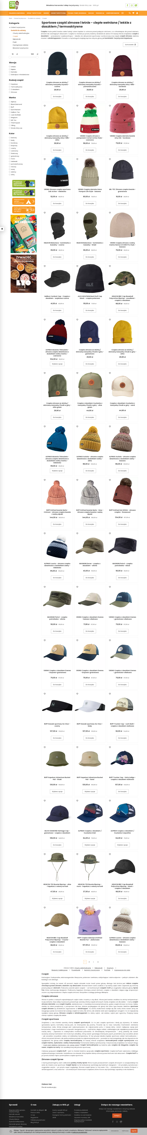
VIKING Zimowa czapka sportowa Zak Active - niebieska (57, 190)
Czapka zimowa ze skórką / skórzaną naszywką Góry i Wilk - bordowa (122, 84)
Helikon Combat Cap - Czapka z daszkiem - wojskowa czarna (57, 297)
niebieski (14, 161)
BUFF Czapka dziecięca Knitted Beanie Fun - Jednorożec (90, 939)
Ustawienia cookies (15, 1127)
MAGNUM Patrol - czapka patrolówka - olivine (57, 618)
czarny (13, 148)
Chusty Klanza (14, 1119)
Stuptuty (110, 968)
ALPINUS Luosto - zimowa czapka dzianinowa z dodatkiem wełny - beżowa (122, 940)
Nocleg (91, 13)
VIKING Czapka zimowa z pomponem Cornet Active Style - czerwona (90, 138)
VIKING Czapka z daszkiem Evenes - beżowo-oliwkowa (90, 618)
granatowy (15, 156)
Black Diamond (16, 104)
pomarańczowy (17, 164)
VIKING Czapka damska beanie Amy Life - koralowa (122, 137)
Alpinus (13, 102)
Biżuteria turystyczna (20, 48)
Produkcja (100, 13)
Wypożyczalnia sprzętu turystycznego (17, 1111)
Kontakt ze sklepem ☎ (39, 1110)
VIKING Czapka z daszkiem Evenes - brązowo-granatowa (57, 671)
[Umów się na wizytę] (24, 209)
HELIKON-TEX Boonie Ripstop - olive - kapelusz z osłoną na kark (57, 885)
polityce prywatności (79, 1132)
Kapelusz (14, 84)
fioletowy (14, 153)
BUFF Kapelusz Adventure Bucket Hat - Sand (90, 778)
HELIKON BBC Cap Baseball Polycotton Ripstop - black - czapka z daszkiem (122, 886)
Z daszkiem (15, 89)
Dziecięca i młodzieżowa (20, 74)
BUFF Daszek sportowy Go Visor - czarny (57, 725)
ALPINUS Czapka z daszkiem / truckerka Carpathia (122, 832)
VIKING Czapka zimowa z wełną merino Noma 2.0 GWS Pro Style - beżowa (122, 245)
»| (97, 962)
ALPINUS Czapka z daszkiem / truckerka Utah (90, 832)
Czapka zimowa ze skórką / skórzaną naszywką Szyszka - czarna (57, 84)
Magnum (14, 117)
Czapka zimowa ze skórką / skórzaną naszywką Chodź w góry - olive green (57, 405)
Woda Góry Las (16, 128)
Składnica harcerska (17, 13)
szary (13, 169)
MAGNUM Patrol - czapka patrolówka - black (122, 565)
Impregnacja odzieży (20, 45)
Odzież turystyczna (58, 13)
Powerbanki (76, 970)
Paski (14, 42)
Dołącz (117, 1116)
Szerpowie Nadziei (112, 13)
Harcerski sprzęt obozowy (18, 1124)
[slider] (10, 57)
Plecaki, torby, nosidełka (77, 13)
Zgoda (134, 1131)
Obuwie (46, 13)
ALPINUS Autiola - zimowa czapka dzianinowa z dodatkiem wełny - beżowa (122, 459)
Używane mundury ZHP (82, 1118)
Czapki (15, 36)
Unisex (13, 67)
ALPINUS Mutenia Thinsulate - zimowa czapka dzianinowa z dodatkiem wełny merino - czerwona (57, 353)
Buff (12, 107)
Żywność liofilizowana (16, 1122)
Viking (13, 125)
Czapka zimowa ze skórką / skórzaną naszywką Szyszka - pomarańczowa (90, 84)
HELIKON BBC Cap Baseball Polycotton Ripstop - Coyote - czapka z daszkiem (57, 940)
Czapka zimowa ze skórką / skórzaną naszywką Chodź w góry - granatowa (90, 352)
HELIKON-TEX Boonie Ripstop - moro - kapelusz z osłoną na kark (90, 885)
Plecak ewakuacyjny (49, 1087)
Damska (14, 72)
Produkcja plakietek (81, 1110)
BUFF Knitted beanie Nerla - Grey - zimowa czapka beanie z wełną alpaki (89, 512)
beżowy (14, 138)
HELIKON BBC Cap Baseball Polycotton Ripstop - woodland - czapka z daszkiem (122, 298)
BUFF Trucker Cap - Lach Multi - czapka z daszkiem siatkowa (122, 725)
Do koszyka (57, 96)
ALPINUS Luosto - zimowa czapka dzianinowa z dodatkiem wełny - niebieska (57, 566)
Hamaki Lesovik (14, 1114)
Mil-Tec (13, 120)
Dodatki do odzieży (18, 30)
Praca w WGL (35, 1113)
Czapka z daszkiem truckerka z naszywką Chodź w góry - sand (122, 404)
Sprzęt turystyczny (34, 13)
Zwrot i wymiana (58, 1113)
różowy (13, 167)
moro (13, 159)
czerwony (14, 151)
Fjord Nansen (15, 110)
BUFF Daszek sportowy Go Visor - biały (90, 725)
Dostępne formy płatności (61, 1115)
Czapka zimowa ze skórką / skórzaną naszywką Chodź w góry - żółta (122, 352)
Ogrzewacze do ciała (122, 970)
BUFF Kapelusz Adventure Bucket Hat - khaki (57, 778)
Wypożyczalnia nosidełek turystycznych (83, 1121)
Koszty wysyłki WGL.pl (59, 1110)
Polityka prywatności (38, 1120)
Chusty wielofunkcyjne (82, 968)
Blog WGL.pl (35, 1122)
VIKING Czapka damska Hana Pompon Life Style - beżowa (90, 190)
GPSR (54, 1118)
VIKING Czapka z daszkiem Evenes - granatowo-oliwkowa (122, 618)
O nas (33, 1115)
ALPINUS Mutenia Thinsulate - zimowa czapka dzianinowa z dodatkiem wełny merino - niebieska (57, 460)
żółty (13, 175)
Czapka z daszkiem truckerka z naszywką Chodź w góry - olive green (89, 405)
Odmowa (125, 1131)
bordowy (14, 143)
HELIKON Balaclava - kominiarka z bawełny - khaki (89, 244)
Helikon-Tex (15, 112)
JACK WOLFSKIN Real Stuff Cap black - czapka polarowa (90, 297)
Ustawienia (115, 1131)
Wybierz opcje (57, 364)
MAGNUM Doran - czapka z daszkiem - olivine (89, 565)
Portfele (107, 970)
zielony (13, 172)
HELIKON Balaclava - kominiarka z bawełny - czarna (57, 244)
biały (12, 140)
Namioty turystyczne (92, 970)
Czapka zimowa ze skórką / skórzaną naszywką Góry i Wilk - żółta (57, 138)
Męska (13, 69)
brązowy (14, 145)
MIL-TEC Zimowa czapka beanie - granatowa (122, 190)
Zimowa (14, 92)
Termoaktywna (16, 87)
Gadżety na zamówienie (82, 1115)
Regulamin (34, 1118)
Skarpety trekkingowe (60, 970)
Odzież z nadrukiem (81, 1113)
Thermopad (15, 123)
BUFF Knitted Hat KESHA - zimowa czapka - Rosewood (122, 511)
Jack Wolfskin (16, 115)
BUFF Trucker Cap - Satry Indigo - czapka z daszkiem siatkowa (122, 778)
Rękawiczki (98, 968)
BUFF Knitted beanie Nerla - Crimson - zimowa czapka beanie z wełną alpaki (57, 512)
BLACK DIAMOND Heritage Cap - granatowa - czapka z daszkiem (57, 832)
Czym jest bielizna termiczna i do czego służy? (61, 1045)
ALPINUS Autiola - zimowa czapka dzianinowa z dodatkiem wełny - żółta (89, 459)
